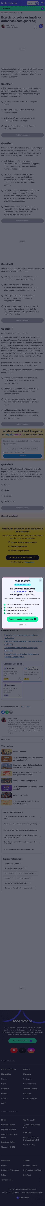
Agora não (22, 624)
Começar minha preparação (21, 619)
